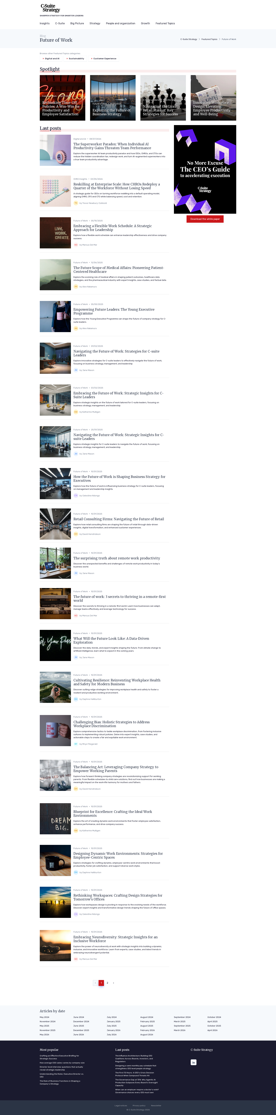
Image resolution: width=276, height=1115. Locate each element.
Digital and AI (51, 58)
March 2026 (179, 1030)
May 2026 (44, 1034)
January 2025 (113, 1021)
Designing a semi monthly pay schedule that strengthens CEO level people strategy (135, 1067)
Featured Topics (165, 23)
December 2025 (81, 1030)
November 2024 (47, 1021)
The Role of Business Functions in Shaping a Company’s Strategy (60, 1082)
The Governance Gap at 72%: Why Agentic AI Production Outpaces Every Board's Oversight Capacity (136, 1083)
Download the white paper (205, 219)
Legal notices (121, 1105)
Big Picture (77, 23)
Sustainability (75, 58)
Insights (45, 23)
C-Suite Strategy (188, 39)
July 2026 (112, 1034)
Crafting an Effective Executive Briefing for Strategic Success (59, 1057)
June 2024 (78, 1017)
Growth (145, 23)
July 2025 (112, 1026)
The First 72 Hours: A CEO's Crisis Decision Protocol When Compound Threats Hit (134, 1074)
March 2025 (179, 1021)
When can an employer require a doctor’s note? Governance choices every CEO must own (137, 1091)
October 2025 (214, 1026)
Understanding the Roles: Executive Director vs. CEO (62, 1075)
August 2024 (146, 1017)
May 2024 (44, 1017)
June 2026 (78, 1034)
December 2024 (81, 1021)
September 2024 (182, 1017)
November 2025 (47, 1030)
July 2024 (112, 1017)
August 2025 (146, 1026)
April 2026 (212, 1030)
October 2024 (214, 1017)
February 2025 (147, 1021)
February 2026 (147, 1030)
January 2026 (113, 1030)
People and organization (120, 23)
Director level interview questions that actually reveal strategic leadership (61, 1068)
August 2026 (146, 1034)
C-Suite (60, 23)
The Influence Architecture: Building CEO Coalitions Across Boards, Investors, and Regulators (134, 1059)
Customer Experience (103, 58)
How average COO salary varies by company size (62, 1063)
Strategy (95, 23)
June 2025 (78, 1026)
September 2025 (182, 1026)
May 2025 (44, 1026)
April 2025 (212, 1021)
